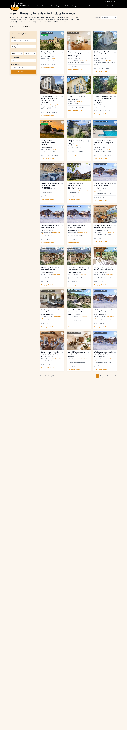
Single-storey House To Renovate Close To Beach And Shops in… (103, 54)
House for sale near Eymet (76, 96)
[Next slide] (63, 40)
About (101, 6)
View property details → (48, 67)
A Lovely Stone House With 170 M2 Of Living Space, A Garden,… (103, 98)
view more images (31, 22)
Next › (108, 376)
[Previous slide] (41, 40)
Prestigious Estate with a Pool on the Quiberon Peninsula (49, 142)
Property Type (15, 44)
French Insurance (90, 6)
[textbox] (23, 40)
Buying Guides (76, 6)
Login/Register (111, 1)
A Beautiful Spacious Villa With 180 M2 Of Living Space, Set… (103, 142)
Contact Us (110, 6)
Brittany (55, 149)
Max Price (27, 51)
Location (13, 37)
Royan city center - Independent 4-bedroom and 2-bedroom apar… (77, 54)
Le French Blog (54, 6)
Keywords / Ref (15, 64)
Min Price (14, 51)
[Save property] (62, 33)
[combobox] (23, 40)
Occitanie (53, 58)
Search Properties (23, 72)
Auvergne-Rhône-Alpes (55, 190)
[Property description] (62, 52)
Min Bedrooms (15, 57)
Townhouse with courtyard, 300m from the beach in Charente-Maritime (50, 98)
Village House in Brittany (76, 141)
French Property (42, 6)
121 (115, 376)
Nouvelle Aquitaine (83, 60)
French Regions (65, 6)
